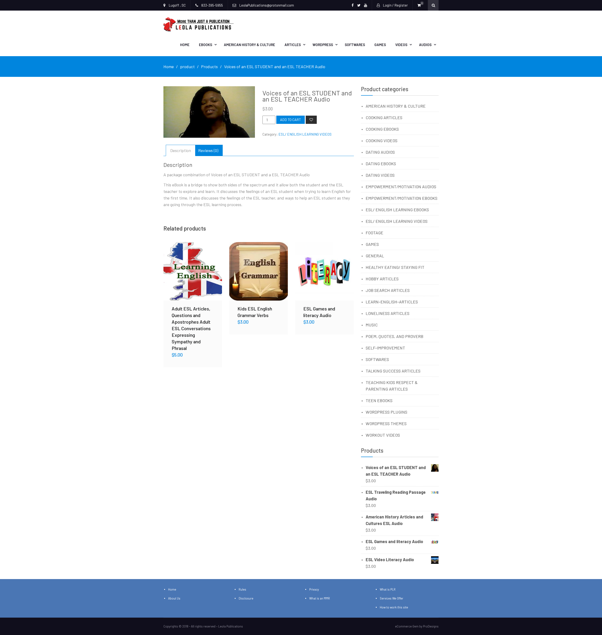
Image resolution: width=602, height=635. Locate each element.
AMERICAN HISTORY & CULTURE (396, 106)
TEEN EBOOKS (379, 400)
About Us (174, 598)
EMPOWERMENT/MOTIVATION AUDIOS (401, 186)
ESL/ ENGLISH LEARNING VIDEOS (305, 134)
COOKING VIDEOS (381, 140)
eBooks (205, 45)
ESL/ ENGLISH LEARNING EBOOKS (397, 209)
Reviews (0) (208, 150)
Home (185, 45)
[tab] (180, 150)
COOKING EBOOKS (382, 129)
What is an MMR (319, 598)
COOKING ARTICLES (384, 117)
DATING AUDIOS (380, 152)
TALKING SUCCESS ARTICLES (393, 370)
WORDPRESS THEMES (386, 423)
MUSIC (372, 324)
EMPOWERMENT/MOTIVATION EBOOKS (401, 198)
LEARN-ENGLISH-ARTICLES (392, 301)
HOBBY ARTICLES (382, 278)
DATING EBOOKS (381, 163)
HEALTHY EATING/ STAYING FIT (395, 267)
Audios (425, 45)
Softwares (355, 45)
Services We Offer (391, 598)
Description (180, 150)
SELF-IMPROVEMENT (385, 347)
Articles (293, 45)
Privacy (314, 589)
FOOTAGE (374, 232)
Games (380, 45)
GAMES (372, 244)
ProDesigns (431, 626)
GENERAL (375, 255)
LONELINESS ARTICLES (387, 313)
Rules (242, 589)
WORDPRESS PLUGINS (386, 412)
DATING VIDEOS (380, 175)
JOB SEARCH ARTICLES (388, 290)
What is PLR (388, 589)
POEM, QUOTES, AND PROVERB (394, 336)
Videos (401, 45)
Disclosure (246, 598)
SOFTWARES (377, 359)
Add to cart (290, 120)
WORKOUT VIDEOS (383, 435)
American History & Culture (249, 45)
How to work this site (394, 607)
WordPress (323, 45)
